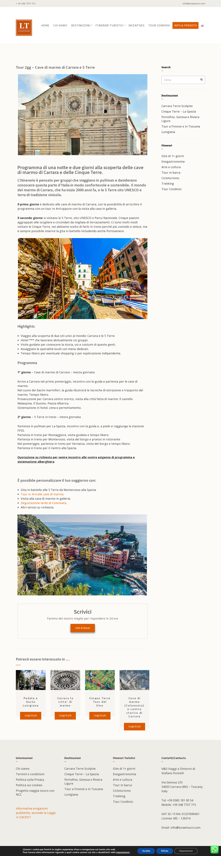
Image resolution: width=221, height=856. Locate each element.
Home (45, 25)
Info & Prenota (185, 25)
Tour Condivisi (159, 25)
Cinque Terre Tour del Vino (99, 701)
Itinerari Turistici (109, 25)
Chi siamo (60, 25)
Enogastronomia (173, 161)
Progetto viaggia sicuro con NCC (35, 792)
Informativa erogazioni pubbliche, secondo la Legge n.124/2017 (36, 812)
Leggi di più (31, 715)
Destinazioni (80, 25)
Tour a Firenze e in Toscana (180, 126)
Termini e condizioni (30, 774)
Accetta (146, 850)
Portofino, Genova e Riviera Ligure (180, 119)
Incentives (136, 25)
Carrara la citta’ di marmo (65, 701)
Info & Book (82, 628)
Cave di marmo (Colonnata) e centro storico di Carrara (134, 707)
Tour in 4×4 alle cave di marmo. (42, 494)
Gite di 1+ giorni (172, 156)
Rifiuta (164, 850)
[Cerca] (201, 80)
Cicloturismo (170, 178)
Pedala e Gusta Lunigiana (31, 701)
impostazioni (123, 852)
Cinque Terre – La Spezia (178, 111)
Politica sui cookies (29, 785)
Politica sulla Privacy (30, 779)
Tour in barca (170, 172)
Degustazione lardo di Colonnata (43, 503)
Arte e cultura (171, 167)
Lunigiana (168, 132)
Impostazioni (186, 850)
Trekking (167, 183)
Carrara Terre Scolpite (177, 106)
